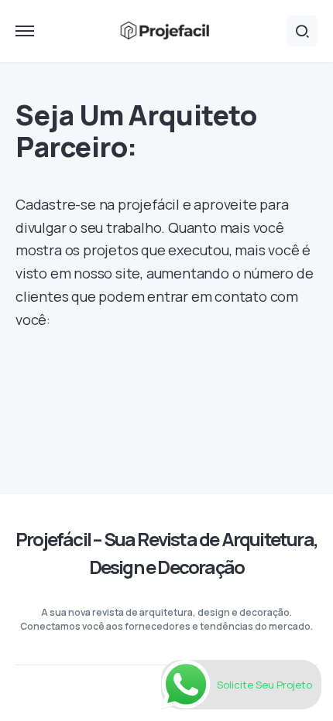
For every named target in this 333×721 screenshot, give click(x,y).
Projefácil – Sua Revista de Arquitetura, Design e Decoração (166, 552)
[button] (25, 31)
